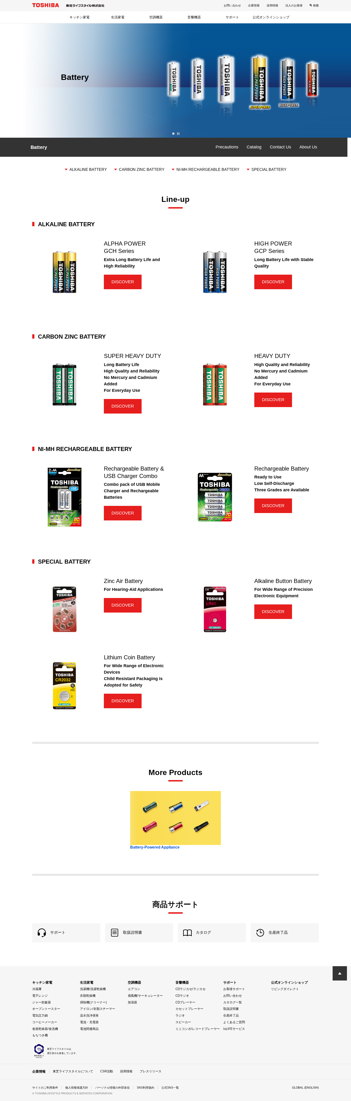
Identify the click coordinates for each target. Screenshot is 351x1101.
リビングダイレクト (285, 989)
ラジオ (180, 1015)
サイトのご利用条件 (45, 1087)
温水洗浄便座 (89, 1015)
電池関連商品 (89, 1029)
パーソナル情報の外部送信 (112, 1087)
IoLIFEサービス (234, 1029)
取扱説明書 (231, 1009)
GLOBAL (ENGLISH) (305, 1087)
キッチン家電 (79, 17)
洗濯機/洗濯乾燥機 (93, 989)
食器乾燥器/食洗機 (45, 1029)
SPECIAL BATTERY (269, 170)
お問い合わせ (232, 5)
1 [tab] (173, 133)
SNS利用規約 (145, 1087)
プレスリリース (150, 1071)
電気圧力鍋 (40, 1015)
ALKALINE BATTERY (88, 170)
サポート (232, 17)
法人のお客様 (294, 5)
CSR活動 (106, 1071)
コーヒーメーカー (44, 1022)
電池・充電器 (89, 1022)
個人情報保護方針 (76, 1087)
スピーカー (183, 1022)
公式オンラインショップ (271, 17)
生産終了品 (231, 1015)
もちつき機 (40, 1035)
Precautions (227, 147)
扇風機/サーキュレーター (145, 995)
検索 (316, 5)
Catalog (254, 147)
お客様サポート (234, 989)
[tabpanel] (175, 80)
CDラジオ (182, 995)
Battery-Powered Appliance (155, 847)
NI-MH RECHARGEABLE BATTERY (207, 170)
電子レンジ (40, 995)
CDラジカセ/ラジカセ (191, 989)
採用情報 (272, 5)
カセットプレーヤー (189, 1009)
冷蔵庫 (37, 989)
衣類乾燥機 (88, 995)
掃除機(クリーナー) (93, 1002)
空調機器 (156, 17)
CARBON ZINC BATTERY (142, 170)
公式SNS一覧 (170, 1087)
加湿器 (132, 1002)
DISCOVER (123, 281)
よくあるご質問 (234, 1022)
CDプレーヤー (185, 1002)
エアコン (134, 989)
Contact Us (280, 147)
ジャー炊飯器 (41, 1002)
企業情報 (254, 5)
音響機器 (194, 17)
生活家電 (117, 17)
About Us (308, 147)
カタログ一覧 (232, 1002)
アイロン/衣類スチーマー (97, 1009)
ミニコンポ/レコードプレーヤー (198, 1029)
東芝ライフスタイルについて (73, 1071)
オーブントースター (46, 1009)
